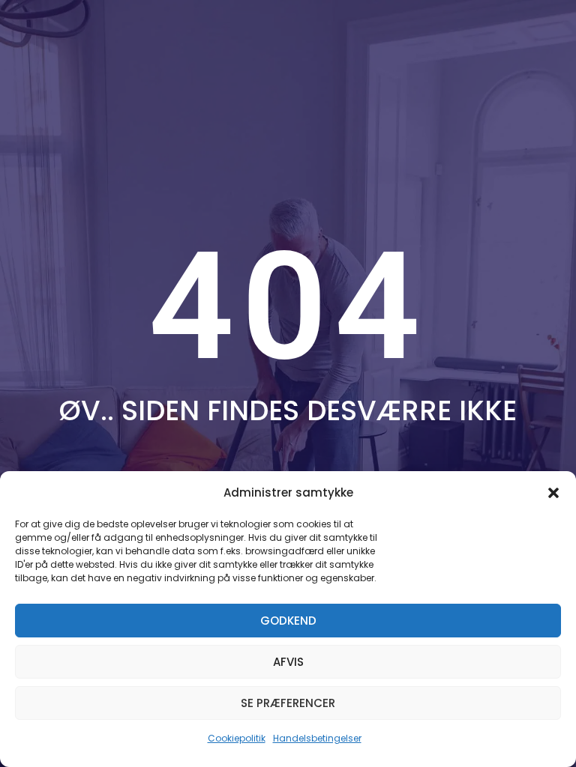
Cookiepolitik (237, 738)
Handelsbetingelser (317, 738)
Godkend (288, 620)
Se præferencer (288, 703)
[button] (553, 492)
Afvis (288, 662)
